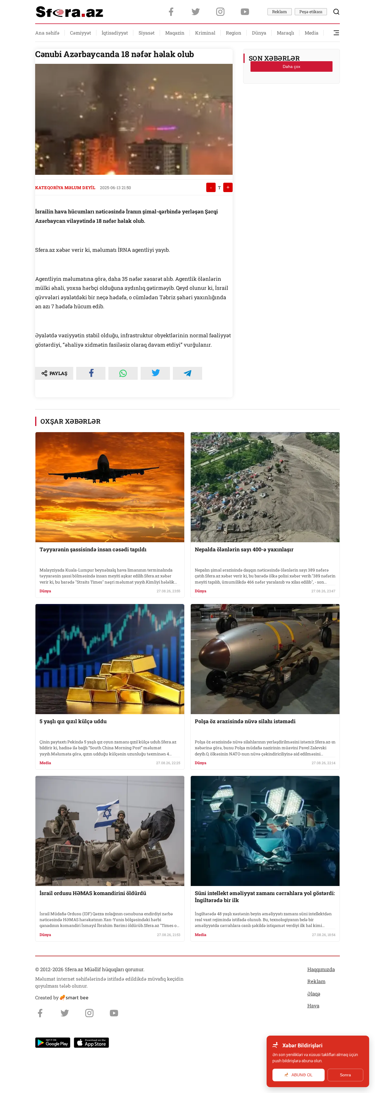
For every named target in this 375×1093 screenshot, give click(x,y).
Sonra (345, 1075)
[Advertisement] (291, 102)
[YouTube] (245, 12)
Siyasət (147, 33)
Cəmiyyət (80, 33)
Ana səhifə (47, 33)
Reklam (279, 11)
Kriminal (205, 33)
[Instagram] (220, 12)
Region (233, 33)
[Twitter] (196, 12)
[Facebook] (171, 12)
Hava (313, 1005)
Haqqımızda (321, 969)
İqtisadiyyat (115, 33)
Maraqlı (285, 33)
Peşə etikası (310, 11)
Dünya (259, 33)
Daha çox (291, 66)
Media (311, 33)
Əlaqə (313, 993)
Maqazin (175, 33)
